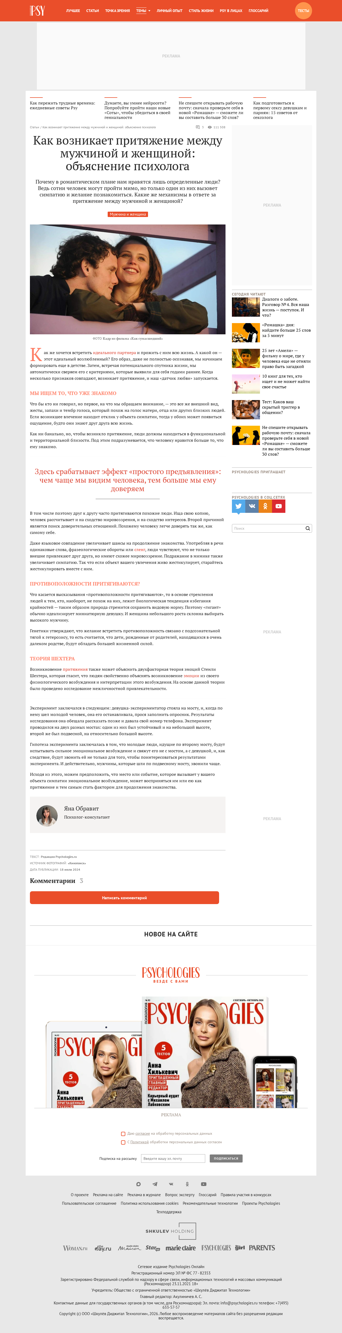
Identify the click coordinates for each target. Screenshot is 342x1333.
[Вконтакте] (171, 1184)
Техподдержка (168, 1211)
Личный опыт (169, 10)
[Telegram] (154, 1184)
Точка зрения (117, 10)
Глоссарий (258, 10)
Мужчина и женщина (128, 214)
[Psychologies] (38, 10)
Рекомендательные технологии (210, 1203)
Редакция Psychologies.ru (59, 857)
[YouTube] (203, 1184)
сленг (139, 549)
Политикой (139, 1142)
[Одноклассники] (187, 1184)
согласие (142, 1133)
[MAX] (138, 1184)
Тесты (303, 10)
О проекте (80, 1194)
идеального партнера (114, 352)
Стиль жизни (201, 10)
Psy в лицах (231, 10)
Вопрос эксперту (180, 1194)
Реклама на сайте (108, 1194)
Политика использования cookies (149, 1203)
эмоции (191, 676)
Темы (141, 10)
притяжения (75, 669)
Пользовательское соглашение (89, 1203)
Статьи (92, 10)
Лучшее (73, 10)
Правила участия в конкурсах (246, 1194)
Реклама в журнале (144, 1194)
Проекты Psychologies (261, 1203)
